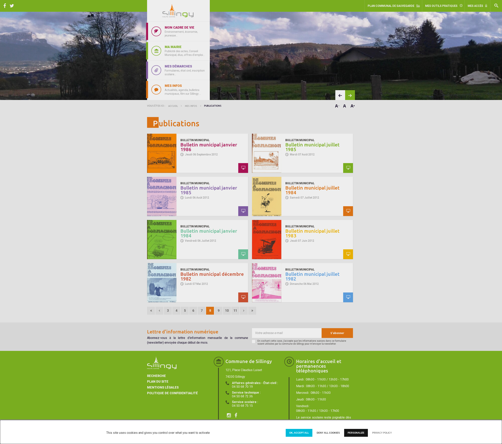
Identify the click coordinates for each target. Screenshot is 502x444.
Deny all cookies (328, 432)
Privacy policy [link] (382, 432)
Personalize (356, 432)
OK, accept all (299, 432)
